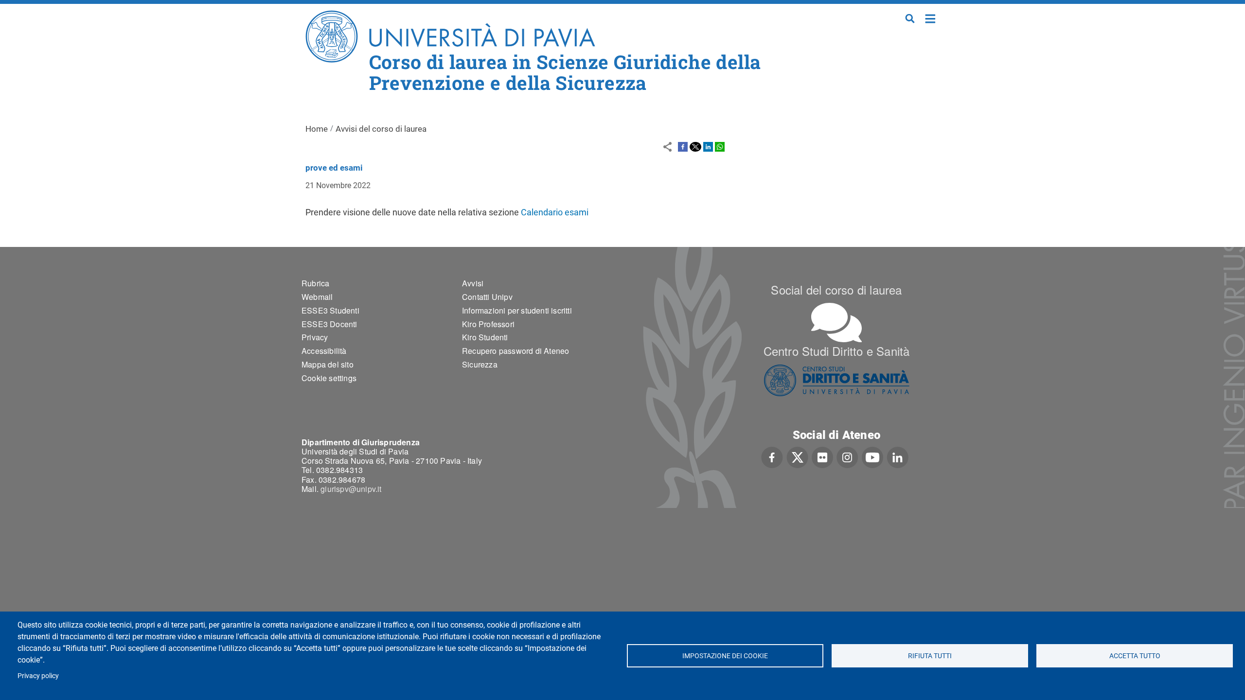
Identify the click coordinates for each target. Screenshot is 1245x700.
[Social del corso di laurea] (836, 322)
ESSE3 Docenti (329, 324)
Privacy (315, 337)
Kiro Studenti (485, 337)
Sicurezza (480, 364)
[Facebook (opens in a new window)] (772, 456)
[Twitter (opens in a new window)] (797, 456)
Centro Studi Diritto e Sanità (837, 350)
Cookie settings (329, 378)
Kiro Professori (488, 324)
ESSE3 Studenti (330, 310)
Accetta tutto (1134, 656)
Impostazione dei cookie (725, 656)
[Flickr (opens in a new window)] (822, 456)
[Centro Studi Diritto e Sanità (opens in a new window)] (836, 380)
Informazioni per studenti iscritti (517, 310)
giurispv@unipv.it (350, 488)
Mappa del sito (328, 364)
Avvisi (472, 283)
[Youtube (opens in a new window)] (872, 456)
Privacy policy (38, 676)
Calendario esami (553, 212)
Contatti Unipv (487, 296)
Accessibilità (324, 350)
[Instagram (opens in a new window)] (847, 456)
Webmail (317, 296)
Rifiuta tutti (930, 656)
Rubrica (315, 283)
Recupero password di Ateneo (515, 350)
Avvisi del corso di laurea (381, 129)
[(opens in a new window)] (683, 146)
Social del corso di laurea (836, 289)
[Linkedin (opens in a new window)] (897, 456)
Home (931, 18)
